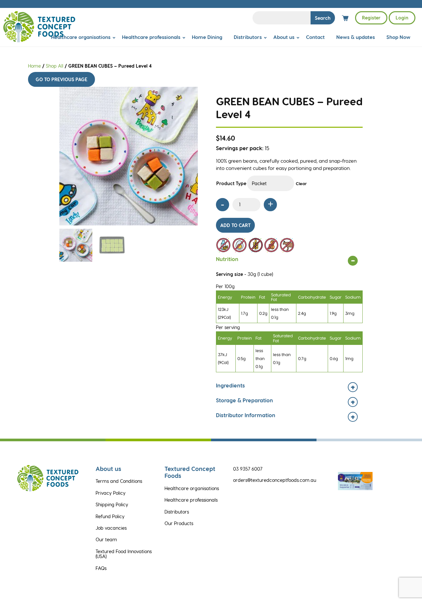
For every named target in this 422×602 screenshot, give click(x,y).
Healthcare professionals (151, 37)
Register (371, 17)
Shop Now (398, 37)
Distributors (248, 37)
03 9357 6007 (247, 469)
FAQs (101, 568)
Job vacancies (111, 528)
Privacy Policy (111, 493)
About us (283, 37)
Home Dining (207, 37)
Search (323, 18)
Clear (301, 183)
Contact (315, 37)
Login (402, 17)
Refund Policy (110, 516)
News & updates (355, 37)
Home (34, 66)
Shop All (54, 66)
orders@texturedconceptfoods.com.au (274, 480)
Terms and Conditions (119, 481)
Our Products (179, 523)
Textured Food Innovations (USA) (124, 554)
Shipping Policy (112, 504)
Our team (106, 539)
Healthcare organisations (80, 37)
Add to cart (235, 225)
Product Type (231, 183)
